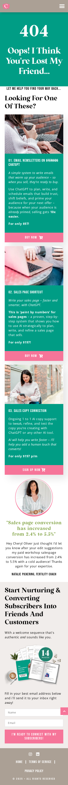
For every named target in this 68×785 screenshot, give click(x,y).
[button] (62, 6)
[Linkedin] (38, 754)
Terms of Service (40, 762)
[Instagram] (30, 754)
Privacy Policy (34, 771)
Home (19, 762)
